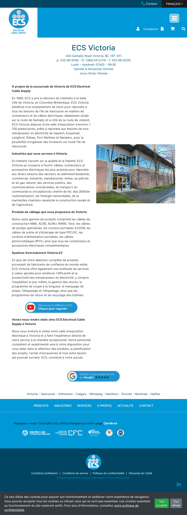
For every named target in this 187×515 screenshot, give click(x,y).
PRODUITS (41, 405)
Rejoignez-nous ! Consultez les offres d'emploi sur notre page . (66, 423)
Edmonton (65, 394)
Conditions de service (75, 473)
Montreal (141, 394)
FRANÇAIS (173, 4)
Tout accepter (161, 503)
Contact (151, 3)
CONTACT (146, 405)
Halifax (155, 394)
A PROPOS (104, 405)
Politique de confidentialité (108, 473)
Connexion (150, 29)
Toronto (126, 394)
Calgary (81, 394)
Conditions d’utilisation (44, 473)
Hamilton (112, 394)
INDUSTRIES (62, 405)
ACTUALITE (125, 405)
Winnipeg (96, 394)
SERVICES (84, 405)
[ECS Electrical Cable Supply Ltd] (19, 21)
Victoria (32, 394)
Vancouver (48, 394)
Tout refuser (176, 503)
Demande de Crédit (140, 473)
